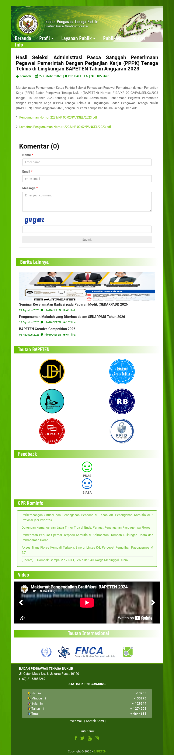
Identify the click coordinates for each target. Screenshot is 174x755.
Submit (87, 239)
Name (26, 155)
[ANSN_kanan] (127, 652)
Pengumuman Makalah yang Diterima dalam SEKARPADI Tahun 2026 (72, 317)
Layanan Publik (77, 38)
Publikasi (113, 38)
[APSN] (63, 652)
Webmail (76, 721)
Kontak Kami (95, 721)
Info (19, 45)
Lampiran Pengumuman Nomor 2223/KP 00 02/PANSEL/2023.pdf (65, 127)
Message (28, 188)
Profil (45, 38)
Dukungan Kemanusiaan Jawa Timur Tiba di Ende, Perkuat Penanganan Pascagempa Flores (86, 527)
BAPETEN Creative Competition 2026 (47, 329)
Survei (139, 38)
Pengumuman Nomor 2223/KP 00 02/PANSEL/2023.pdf (58, 117)
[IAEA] (46, 652)
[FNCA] (95, 652)
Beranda (23, 38)
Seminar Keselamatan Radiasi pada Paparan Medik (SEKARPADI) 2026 (73, 304)
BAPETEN (99, 751)
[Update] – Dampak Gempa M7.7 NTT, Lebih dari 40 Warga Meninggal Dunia (75, 560)
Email (26, 171)
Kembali (25, 76)
